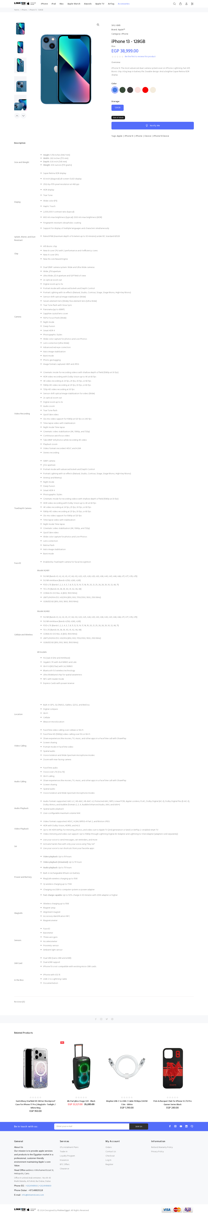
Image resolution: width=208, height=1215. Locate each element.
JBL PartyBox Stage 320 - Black (81, 1101)
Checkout (110, 1156)
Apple (119, 136)
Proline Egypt (63, 1210)
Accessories (123, 4)
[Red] (145, 90)
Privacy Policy (157, 1151)
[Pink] (138, 90)
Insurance (64, 1160)
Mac (62, 4)
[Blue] (115, 90)
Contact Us (111, 1151)
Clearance (64, 1169)
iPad (54, 4)
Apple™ (121, 29)
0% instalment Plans (69, 1147)
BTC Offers (64, 1164)
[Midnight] (130, 90)
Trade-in (63, 1151)
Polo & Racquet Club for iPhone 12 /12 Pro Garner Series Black (172, 1102)
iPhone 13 (129, 136)
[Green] (122, 90)
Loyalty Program (67, 1156)
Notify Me (155, 125)
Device (148, 136)
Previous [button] (17, 116)
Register (109, 1164)
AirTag (111, 4)
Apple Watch (73, 4)
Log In (108, 1160)
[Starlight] (153, 90)
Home (16, 9)
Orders (109, 1147)
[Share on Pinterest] (112, 1019)
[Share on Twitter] (107, 1019)
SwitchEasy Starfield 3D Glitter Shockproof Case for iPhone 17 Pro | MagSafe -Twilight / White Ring (35, 1104)
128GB (117, 107)
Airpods (88, 4)
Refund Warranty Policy (162, 1147)
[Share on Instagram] (101, 1019)
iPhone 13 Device (161, 136)
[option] (20, 29)
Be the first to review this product (140, 56)
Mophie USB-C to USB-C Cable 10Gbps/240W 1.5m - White (127, 1102)
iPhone (44, 4)
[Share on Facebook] (96, 1019)
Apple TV (99, 4)
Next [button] (23, 116)
